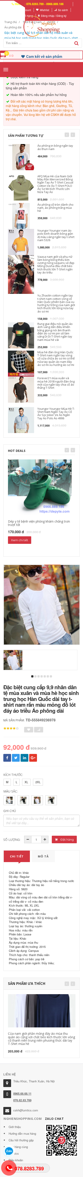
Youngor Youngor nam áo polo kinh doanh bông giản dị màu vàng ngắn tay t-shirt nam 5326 (55, 235)
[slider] (11, 728)
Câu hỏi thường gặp (21, 1140)
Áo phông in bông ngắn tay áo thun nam (55, 147)
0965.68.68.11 (22, 1093)
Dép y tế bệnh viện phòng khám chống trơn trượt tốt (39, 523)
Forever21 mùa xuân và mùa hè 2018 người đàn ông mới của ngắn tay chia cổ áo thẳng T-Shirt (56, 383)
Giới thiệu (15, 1127)
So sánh (63, 10)
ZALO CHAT (54, 1118)
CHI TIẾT (17, 856)
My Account (24, 10)
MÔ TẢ (43, 856)
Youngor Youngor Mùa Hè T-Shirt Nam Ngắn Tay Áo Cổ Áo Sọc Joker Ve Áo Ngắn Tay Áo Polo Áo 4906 (56, 413)
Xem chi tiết (19, 540)
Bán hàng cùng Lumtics (18, 1150)
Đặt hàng (67, 839)
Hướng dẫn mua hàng (22, 1133)
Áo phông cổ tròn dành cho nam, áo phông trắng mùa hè (55, 208)
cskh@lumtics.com (25, 1110)
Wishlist (44, 10)
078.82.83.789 (22, 1100)
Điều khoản (16, 1160)
